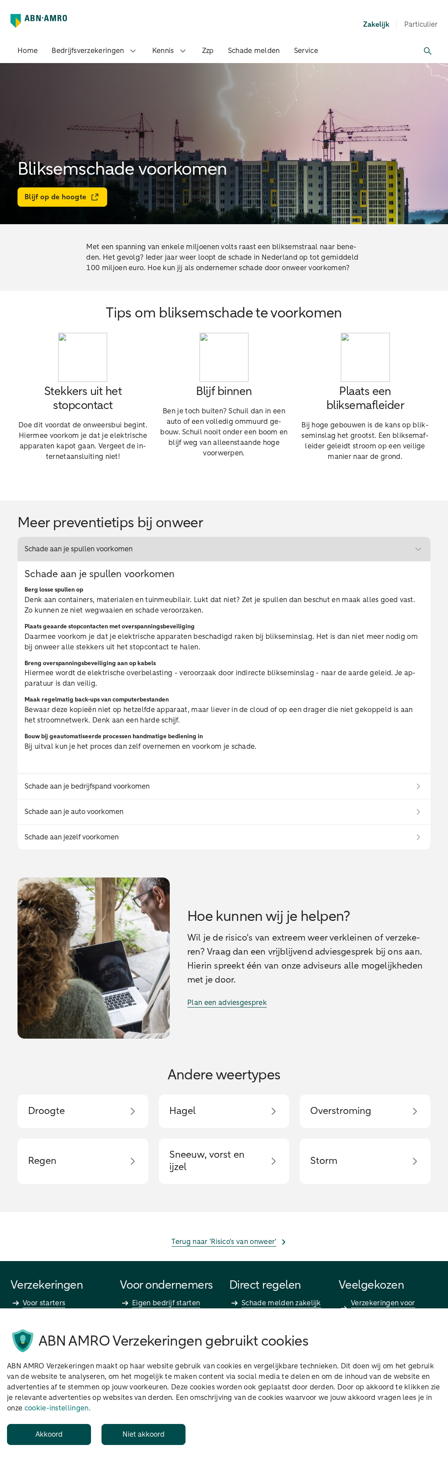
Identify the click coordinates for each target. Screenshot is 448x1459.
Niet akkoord (143, 1434)
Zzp (208, 50)
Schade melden (254, 50)
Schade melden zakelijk (281, 1303)
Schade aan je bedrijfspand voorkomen (87, 786)
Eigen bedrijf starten (166, 1303)
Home (28, 50)
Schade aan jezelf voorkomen (71, 837)
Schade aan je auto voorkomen (73, 811)
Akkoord (49, 1434)
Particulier (421, 24)
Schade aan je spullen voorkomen (78, 549)
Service (306, 50)
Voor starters (44, 1303)
